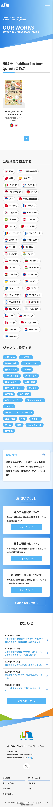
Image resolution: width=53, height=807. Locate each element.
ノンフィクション (31, 363)
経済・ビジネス (12, 381)
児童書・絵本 (11, 363)
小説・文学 (10, 357)
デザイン (9, 406)
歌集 (19, 424)
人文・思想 (30, 381)
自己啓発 (9, 394)
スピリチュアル (34, 424)
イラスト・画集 (12, 375)
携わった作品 (8, 783)
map (30, 757)
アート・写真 (31, 375)
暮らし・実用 (11, 369)
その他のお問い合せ (24, 602)
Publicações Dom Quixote (14, 19)
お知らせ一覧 (25, 701)
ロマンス (9, 431)
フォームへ (24, 527)
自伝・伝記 (24, 394)
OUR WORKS (17, 17)
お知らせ (6, 788)
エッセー (35, 418)
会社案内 (6, 778)
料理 (23, 418)
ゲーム (8, 424)
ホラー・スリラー (12, 400)
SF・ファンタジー (35, 400)
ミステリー (26, 357)
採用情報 (31, 783)
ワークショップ (34, 778)
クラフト (33, 387)
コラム (30, 788)
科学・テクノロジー (13, 387)
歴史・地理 (10, 418)
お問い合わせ (8, 794)
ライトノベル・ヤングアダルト (18, 412)
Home (5, 17)
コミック (27, 369)
